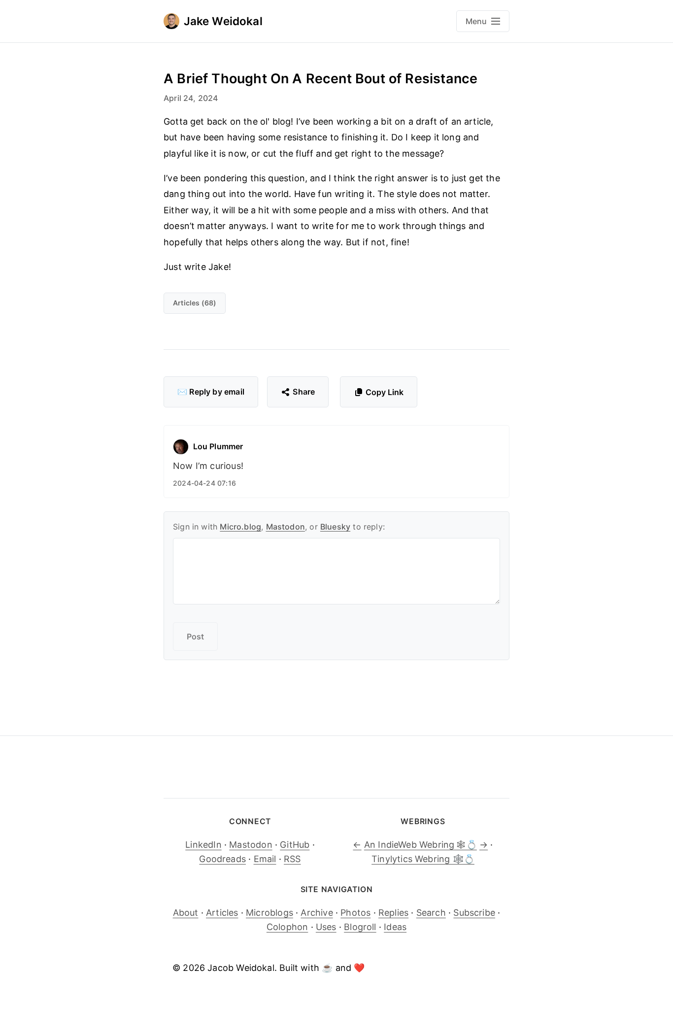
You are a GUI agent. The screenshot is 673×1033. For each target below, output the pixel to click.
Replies (393, 912)
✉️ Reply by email (210, 392)
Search (431, 912)
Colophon (287, 927)
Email (265, 859)
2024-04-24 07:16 (204, 483)
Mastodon (285, 527)
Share (304, 392)
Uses (326, 927)
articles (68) (194, 303)
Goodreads (222, 859)
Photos (355, 912)
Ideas (395, 927)
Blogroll (360, 927)
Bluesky (335, 527)
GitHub (294, 844)
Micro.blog (240, 527)
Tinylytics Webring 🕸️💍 (422, 859)
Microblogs (269, 912)
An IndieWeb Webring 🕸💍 (420, 844)
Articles (222, 912)
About (186, 912)
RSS (292, 859)
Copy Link (385, 392)
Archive (317, 912)
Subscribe (474, 912)
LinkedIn (203, 844)
